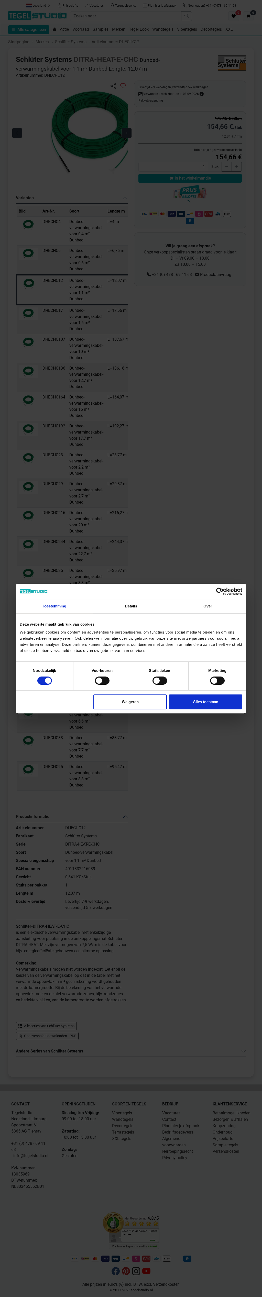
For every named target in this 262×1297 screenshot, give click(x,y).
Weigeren (130, 702)
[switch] (102, 681)
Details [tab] (131, 606)
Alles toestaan (205, 702)
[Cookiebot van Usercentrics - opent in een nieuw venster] (220, 591)
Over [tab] (207, 606)
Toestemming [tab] (54, 606)
